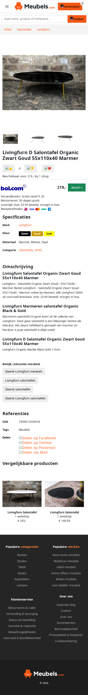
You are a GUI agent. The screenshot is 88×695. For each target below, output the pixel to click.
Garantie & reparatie (22, 626)
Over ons (66, 617)
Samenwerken (66, 623)
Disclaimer (76, 635)
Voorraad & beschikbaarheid (22, 638)
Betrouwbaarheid (66, 629)
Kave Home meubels (66, 555)
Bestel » (76, 187)
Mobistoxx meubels (66, 561)
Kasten (22, 573)
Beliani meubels (66, 579)
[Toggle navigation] (6, 6)
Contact (66, 611)
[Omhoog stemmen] (9, 168)
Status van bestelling (22, 620)
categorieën (29, 547)
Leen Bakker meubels (66, 585)
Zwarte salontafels (17, 389)
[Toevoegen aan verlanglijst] (48, 168)
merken (73, 547)
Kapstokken (22, 579)
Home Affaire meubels (66, 573)
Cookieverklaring (66, 641)
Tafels (38, 250)
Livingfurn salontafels (20, 380)
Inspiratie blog (66, 605)
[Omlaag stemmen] (30, 168)
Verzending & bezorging (22, 614)
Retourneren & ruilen (22, 608)
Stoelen (22, 561)
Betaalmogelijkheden (22, 632)
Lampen (22, 585)
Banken (22, 555)
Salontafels (26, 250)
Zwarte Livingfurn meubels (23, 371)
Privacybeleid (57, 635)
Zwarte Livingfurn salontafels (25, 398)
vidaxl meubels (66, 567)
